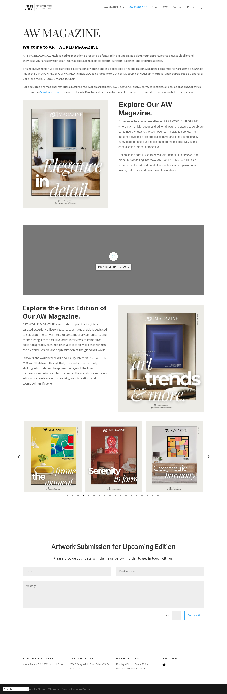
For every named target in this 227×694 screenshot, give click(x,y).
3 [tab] (78, 495)
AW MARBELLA (112, 7)
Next (208, 456)
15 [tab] (142, 495)
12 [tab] (126, 495)
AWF (165, 7)
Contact (178, 7)
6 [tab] (94, 495)
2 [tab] (72, 495)
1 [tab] (67, 495)
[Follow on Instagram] (164, 664)
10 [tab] (115, 495)
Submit (194, 615)
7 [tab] (99, 495)
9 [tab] (110, 495)
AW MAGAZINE (138, 7)
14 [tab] (136, 495)
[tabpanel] (53, 456)
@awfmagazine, (50, 91)
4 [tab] (83, 495)
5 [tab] (88, 495)
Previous (18, 456)
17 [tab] (152, 495)
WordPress (83, 689)
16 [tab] (147, 495)
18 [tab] (158, 495)
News (155, 7)
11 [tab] (120, 495)
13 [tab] (131, 495)
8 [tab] (104, 495)
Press (190, 7)
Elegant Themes (48, 689)
